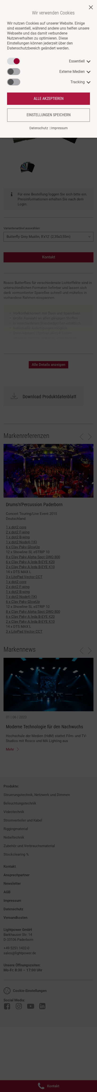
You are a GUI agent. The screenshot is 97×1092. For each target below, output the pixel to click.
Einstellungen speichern (49, 115)
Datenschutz (38, 128)
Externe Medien (72, 71)
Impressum (59, 128)
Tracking (77, 82)
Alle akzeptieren (49, 98)
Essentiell (77, 61)
